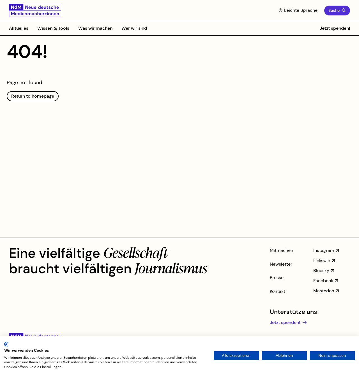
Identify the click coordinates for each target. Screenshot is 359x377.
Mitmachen (281, 250)
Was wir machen (95, 28)
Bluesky (321, 270)
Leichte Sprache (300, 10)
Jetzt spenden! (335, 28)
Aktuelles (18, 28)
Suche (334, 10)
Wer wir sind (134, 28)
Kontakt (277, 291)
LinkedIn (321, 260)
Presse (277, 278)
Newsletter (281, 264)
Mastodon (323, 291)
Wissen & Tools (53, 28)
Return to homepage (32, 96)
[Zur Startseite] (35, 10)
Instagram (323, 250)
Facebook (323, 281)
